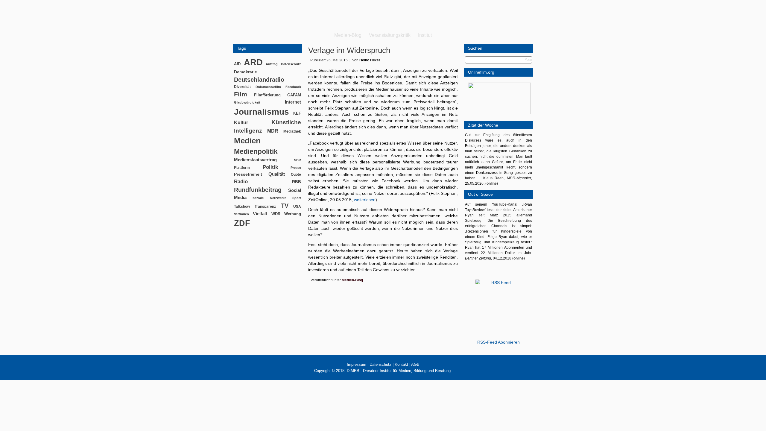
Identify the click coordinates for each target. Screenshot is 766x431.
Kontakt (401, 364)
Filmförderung (267, 95)
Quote (296, 174)
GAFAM (294, 95)
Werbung (292, 214)
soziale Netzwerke (269, 198)
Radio (241, 181)
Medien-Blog (347, 35)
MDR (272, 130)
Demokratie (245, 71)
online (492, 183)
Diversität (242, 87)
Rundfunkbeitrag (258, 189)
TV (284, 205)
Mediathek (292, 131)
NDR (297, 160)
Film (240, 94)
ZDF (242, 223)
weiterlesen (365, 199)
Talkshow (242, 206)
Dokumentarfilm (268, 87)
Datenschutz (291, 64)
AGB (415, 364)
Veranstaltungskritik (390, 35)
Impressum (356, 364)
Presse (296, 167)
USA (297, 206)
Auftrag (272, 64)
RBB (296, 181)
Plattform (242, 167)
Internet (293, 102)
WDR (275, 214)
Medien (247, 140)
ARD (253, 62)
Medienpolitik (256, 151)
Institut (425, 35)
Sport (296, 198)
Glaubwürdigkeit (247, 102)
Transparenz (265, 206)
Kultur (241, 122)
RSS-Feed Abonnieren (498, 342)
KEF (297, 113)
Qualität (276, 174)
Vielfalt (260, 213)
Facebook (293, 87)
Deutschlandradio (259, 79)
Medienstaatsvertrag (255, 159)
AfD (237, 64)
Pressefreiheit (248, 174)
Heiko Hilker (369, 60)
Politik (270, 167)
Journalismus (261, 111)
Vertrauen (241, 214)
